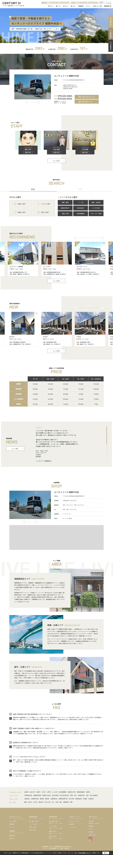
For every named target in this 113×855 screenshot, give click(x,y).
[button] (26, 102)
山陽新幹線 (53, 798)
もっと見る (56, 161)
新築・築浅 (65, 202)
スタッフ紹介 (12, 821)
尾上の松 (47, 802)
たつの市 (54, 792)
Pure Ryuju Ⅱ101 (42, 451)
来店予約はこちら (87, 102)
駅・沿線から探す (33, 821)
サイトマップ (72, 827)
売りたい (65, 6)
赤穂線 (85, 798)
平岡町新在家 (28, 795)
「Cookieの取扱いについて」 (84, 853)
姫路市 (27, 792)
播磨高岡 (66, 802)
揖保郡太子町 (72, 792)
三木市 (43, 792)
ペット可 (80, 202)
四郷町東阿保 (37, 795)
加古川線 (71, 798)
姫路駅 (18, 384)
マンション (55, 823)
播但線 (42, 798)
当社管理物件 (81, 214)
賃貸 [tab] (33, 189)
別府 (71, 802)
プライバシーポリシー (74, 821)
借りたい (51, 6)
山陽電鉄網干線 (63, 798)
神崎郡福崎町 (81, 792)
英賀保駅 (19, 394)
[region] (71, 444)
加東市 (88, 792)
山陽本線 (27, 798)
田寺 (75, 795)
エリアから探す (33, 824)
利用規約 (71, 824)
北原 (87, 795)
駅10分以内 (80, 208)
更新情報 (11, 824)
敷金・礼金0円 (96, 202)
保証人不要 (65, 214)
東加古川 (41, 802)
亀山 (60, 802)
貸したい (73, 6)
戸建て (50, 823)
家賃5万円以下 (65, 208)
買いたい (58, 6)
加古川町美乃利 (64, 795)
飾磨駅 (18, 404)
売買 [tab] (80, 189)
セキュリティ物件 (96, 214)
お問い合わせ (92, 835)
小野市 (49, 792)
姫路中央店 (12, 835)
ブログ (11, 827)
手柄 (57, 802)
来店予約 (111, 22)
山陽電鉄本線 (35, 798)
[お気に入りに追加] (3, 243)
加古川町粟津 (94, 795)
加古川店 (11, 838)
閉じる (105, 853)
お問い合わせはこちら (88, 97)
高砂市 (38, 792)
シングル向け (96, 208)
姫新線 (47, 798)
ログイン (88, 6)
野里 (71, 795)
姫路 (25, 802)
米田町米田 (81, 795)
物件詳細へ (39, 456)
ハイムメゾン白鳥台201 (43, 461)
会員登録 (111, 35)
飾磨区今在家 (47, 795)
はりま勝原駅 (18, 399)
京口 (53, 802)
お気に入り (97, 6)
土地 (60, 823)
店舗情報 (80, 6)
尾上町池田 (55, 795)
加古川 (30, 802)
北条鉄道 (91, 798)
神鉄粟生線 (78, 798)
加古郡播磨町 (62, 792)
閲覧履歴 (107, 6)
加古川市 (32, 792)
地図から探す (32, 827)
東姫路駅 (19, 389)
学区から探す (32, 830)
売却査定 (111, 47)
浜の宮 (35, 802)
